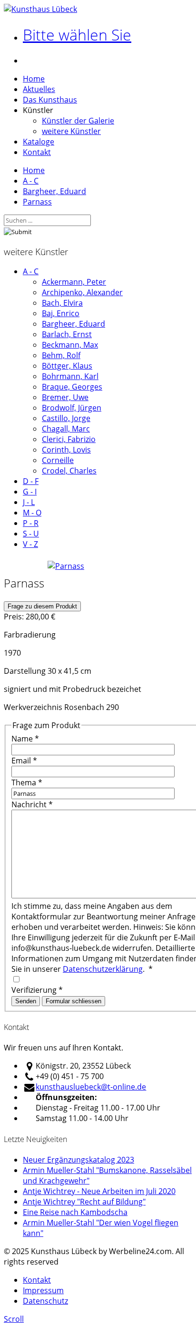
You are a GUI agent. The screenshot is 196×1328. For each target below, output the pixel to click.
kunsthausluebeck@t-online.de (91, 1086)
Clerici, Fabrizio (69, 439)
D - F (31, 481)
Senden (25, 1001)
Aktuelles (39, 89)
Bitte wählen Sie (77, 34)
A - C (31, 180)
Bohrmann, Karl (70, 376)
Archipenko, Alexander (82, 292)
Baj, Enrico (60, 313)
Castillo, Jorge (66, 418)
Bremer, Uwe (65, 397)
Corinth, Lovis (66, 449)
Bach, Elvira (62, 303)
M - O (32, 512)
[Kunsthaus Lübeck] (40, 9)
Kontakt (37, 152)
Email (24, 760)
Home (34, 78)
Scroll (14, 1319)
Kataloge (38, 141)
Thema (26, 782)
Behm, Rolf (61, 355)
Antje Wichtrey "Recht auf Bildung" (84, 1201)
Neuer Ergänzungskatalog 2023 (78, 1159)
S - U (31, 533)
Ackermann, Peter (74, 282)
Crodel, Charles (69, 470)
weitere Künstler (71, 131)
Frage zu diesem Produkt (42, 606)
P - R (31, 523)
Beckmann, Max (70, 345)
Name (25, 738)
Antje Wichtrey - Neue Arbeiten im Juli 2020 (99, 1191)
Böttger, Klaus (67, 365)
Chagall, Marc (66, 428)
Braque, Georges (72, 386)
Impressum (43, 1290)
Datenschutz (45, 1301)
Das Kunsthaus (50, 99)
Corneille (58, 460)
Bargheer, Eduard (54, 191)
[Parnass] (66, 566)
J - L (29, 502)
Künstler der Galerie (78, 120)
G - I (30, 491)
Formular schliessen (73, 1001)
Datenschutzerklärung (103, 969)
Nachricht (32, 804)
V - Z (30, 544)
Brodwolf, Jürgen (71, 407)
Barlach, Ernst (67, 334)
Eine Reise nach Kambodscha (75, 1212)
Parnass (37, 201)
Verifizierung (37, 990)
